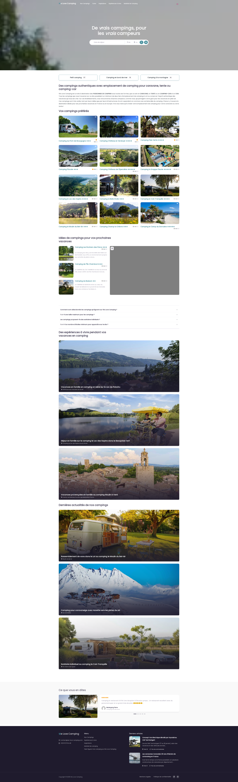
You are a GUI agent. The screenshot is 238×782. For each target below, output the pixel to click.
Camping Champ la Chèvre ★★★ (114, 226)
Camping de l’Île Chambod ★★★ (89, 264)
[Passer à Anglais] (177, 3)
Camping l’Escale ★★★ (68, 169)
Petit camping (76, 77)
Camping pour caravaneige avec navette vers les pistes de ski (90, 610)
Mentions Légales (145, 777)
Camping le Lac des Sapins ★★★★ (73, 199)
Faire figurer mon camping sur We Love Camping (100, 749)
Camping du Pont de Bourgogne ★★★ (75, 141)
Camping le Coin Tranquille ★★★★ (155, 199)
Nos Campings (85, 3)
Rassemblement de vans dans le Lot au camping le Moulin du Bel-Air (93, 556)
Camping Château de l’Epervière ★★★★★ (117, 169)
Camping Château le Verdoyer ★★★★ (116, 141)
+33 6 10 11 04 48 (66, 743)
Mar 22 (146, 749)
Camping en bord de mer (116, 77)
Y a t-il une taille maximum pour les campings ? (77, 315)
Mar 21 (146, 766)
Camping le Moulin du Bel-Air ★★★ (73, 226)
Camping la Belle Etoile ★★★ (112, 199)
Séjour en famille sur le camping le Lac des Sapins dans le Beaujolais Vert (95, 440)
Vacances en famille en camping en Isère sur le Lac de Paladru (90, 387)
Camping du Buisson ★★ (85, 281)
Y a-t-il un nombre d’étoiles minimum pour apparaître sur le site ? (84, 324)
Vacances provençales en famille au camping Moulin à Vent (89, 494)
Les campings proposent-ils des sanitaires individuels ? (80, 319)
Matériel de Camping (131, 3)
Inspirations (102, 3)
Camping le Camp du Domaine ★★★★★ (158, 226)
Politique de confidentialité (162, 777)
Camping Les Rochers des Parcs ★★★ (91, 247)
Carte (94, 3)
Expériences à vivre (115, 3)
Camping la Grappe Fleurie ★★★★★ (156, 169)
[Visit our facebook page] (174, 776)
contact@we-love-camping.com (72, 740)
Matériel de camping (91, 746)
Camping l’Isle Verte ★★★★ (152, 140)
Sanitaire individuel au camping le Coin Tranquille (84, 664)
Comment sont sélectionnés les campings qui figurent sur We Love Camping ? (88, 310)
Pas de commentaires (158, 749)
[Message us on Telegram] (177, 776)
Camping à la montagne (158, 77)
